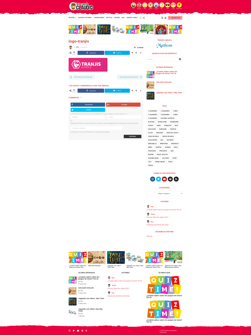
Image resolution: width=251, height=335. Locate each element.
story (174, 158)
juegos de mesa (168, 136)
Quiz (123, 17)
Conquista (167, 125)
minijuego (174, 143)
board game (162, 122)
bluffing (151, 122)
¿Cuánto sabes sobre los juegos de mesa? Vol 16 (166, 72)
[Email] (164, 179)
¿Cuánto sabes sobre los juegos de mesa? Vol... (77, 266)
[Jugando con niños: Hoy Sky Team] (73, 312)
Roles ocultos (162, 154)
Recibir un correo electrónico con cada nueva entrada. (91, 132)
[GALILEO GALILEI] (150, 85)
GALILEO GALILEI (163, 82)
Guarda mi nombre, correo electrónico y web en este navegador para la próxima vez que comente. (104, 123)
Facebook (89, 105)
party (176, 147)
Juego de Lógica (172, 132)
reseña (150, 154)
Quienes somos (132, 17)
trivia (170, 162)
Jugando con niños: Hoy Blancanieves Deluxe (173, 266)
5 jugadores (165, 114)
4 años (175, 111)
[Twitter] (158, 179)
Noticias (109, 17)
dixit (176, 125)
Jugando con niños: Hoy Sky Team (90, 310)
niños (150, 147)
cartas (150, 125)
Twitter (88, 110)
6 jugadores (152, 118)
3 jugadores (165, 111)
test (149, 162)
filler (150, 132)
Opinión (117, 17)
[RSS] (176, 179)
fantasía (173, 129)
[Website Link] (170, 179)
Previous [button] (67, 29)
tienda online (160, 162)
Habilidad (159, 132)
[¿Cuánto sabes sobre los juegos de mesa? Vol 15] (164, 309)
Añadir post (176, 18)
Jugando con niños (85, 17)
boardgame (174, 122)
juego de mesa (153, 136)
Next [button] (184, 29)
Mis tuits (149, 236)
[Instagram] (152, 179)
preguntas (163, 151)
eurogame (163, 129)
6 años (175, 114)
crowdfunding (99, 17)
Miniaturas (164, 143)
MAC (162, 140)
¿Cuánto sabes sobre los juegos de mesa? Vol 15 (164, 321)
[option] (75, 29)
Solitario (165, 158)
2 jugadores (152, 111)
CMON (159, 125)
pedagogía (152, 151)
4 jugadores (152, 114)
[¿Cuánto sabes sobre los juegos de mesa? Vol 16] (150, 74)
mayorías (170, 140)
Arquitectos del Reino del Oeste (158, 225)
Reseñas (72, 17)
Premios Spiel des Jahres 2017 (157, 217)
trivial (150, 165)
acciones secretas (168, 118)
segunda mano (153, 158)
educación (152, 129)
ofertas (159, 147)
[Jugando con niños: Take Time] (150, 95)
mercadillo (152, 143)
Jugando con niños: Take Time (169, 93)
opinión (167, 147)
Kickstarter (152, 140)
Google (124, 105)
